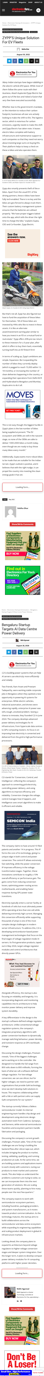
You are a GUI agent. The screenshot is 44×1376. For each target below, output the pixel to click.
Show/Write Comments (22, 524)
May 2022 (12, 499)
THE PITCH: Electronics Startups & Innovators (15, 32)
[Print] (37, 61)
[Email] (31, 61)
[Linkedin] (20, 61)
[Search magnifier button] (38, 10)
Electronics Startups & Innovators (19, 23)
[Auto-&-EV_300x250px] (22, 418)
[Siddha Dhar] (19, 49)
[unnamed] (22, 257)
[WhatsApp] (26, 61)
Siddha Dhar (25, 49)
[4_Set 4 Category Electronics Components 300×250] (22, 594)
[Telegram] (9, 61)
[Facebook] (14, 61)
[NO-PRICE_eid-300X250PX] (22, 559)
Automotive (33, 32)
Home (4, 23)
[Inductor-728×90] (22, 1375)
